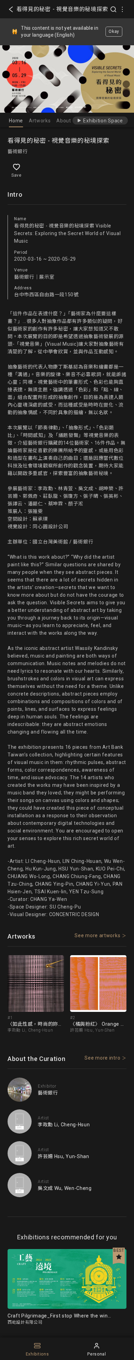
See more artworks (97, 935)
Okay (114, 31)
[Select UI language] (122, 9)
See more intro (102, 1058)
